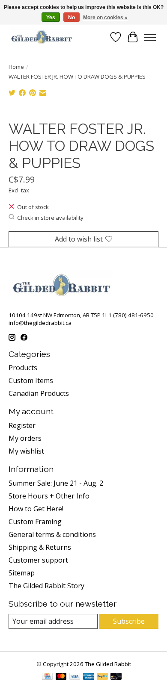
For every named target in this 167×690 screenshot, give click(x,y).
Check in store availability (50, 217)
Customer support (38, 560)
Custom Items (31, 380)
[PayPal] (102, 677)
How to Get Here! (36, 508)
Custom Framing (35, 521)
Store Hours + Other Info (49, 496)
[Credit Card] (47, 677)
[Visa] (75, 677)
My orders (25, 438)
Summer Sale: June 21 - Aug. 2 (56, 483)
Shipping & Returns (40, 547)
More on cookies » (105, 18)
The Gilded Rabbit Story (46, 585)
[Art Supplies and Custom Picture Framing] (41, 37)
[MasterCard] (61, 677)
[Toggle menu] (149, 37)
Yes (50, 18)
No (71, 18)
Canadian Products (39, 393)
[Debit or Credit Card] (116, 677)
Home (16, 67)
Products (23, 367)
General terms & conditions (52, 534)
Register (22, 425)
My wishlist (26, 451)
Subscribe (129, 621)
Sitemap (22, 573)
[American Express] (88, 677)
